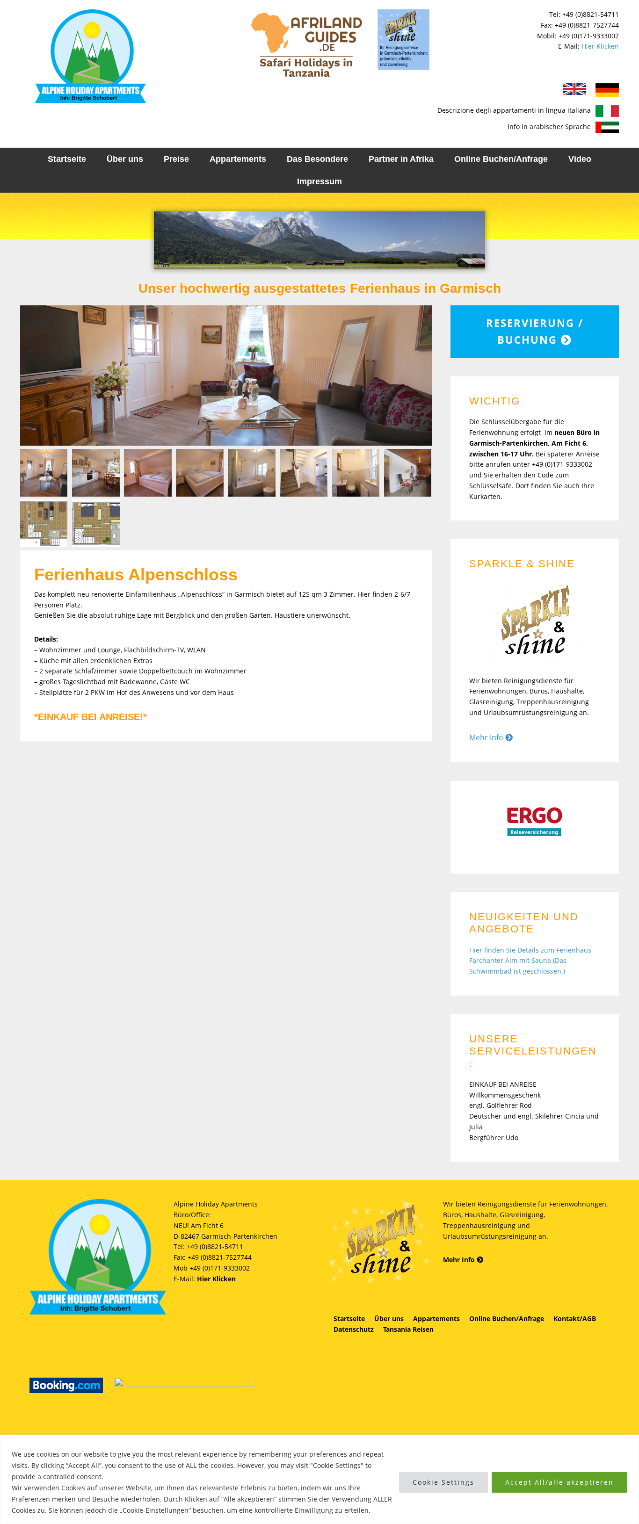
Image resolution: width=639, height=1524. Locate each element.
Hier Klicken (600, 46)
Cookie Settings (443, 1482)
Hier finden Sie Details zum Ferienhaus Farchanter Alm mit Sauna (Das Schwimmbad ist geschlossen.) (530, 961)
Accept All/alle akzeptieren (559, 1482)
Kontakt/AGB (574, 1318)
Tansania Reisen (408, 1329)
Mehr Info (487, 737)
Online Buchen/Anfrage (506, 1318)
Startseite (349, 1318)
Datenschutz (354, 1329)
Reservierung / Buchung (534, 331)
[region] (319, 1479)
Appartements (436, 1318)
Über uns (389, 1318)
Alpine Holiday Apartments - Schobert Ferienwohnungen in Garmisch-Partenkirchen (90, 56)
